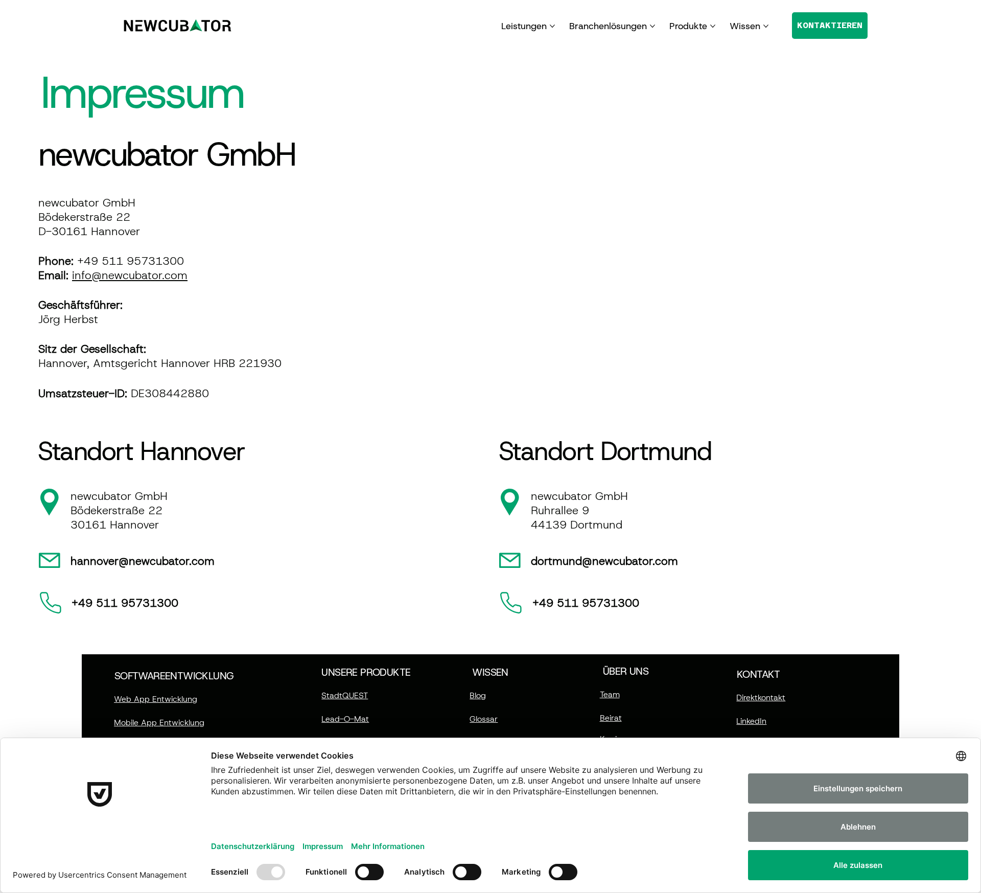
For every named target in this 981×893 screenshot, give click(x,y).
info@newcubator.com (130, 275)
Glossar (484, 719)
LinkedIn (751, 721)
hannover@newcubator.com (143, 561)
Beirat (611, 718)
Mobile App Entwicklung (159, 722)
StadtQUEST (344, 695)
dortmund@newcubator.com (604, 561)
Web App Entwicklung (155, 699)
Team (610, 694)
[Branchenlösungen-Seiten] (652, 26)
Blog (478, 695)
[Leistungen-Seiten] (552, 26)
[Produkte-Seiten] (712, 26)
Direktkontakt (760, 697)
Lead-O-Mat (345, 719)
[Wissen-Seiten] (765, 26)
